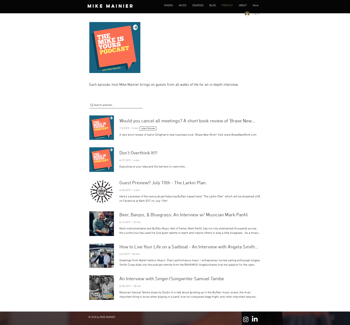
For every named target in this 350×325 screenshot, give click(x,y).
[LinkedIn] (254, 319)
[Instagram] (245, 319)
